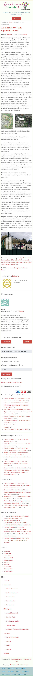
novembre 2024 (8, 571)
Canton (8, 641)
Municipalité (17, 268)
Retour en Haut (24, 665)
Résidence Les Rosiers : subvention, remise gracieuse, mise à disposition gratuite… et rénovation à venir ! (16, 472)
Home (10, 22)
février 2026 (7, 553)
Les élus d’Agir (10, 617)
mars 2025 (7, 564)
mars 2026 (7, 551)
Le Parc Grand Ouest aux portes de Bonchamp (17, 457)
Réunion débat (10, 597)
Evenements (9, 605)
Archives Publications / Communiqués (17, 629)
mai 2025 (6, 562)
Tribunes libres (10, 625)
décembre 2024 (8, 569)
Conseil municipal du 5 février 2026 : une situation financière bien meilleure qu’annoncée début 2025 (17, 492)
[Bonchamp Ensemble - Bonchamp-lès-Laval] (16, 9)
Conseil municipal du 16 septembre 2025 (16, 429)
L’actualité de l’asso (12, 589)
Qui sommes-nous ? (12, 593)
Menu (15, 18)
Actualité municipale (12, 613)
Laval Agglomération (12, 637)
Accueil (6, 581)
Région (8, 649)
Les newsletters (10, 601)
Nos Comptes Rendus (12, 621)
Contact (6, 653)
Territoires (7, 633)
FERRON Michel (9, 520)
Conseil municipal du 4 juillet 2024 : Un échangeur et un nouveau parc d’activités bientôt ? (15, 463)
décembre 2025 (8, 558)
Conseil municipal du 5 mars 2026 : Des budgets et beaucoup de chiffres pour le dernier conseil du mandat (17, 485)
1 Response (24, 34)
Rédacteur (9, 34)
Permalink (21, 311)
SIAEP (8, 645)
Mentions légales (22, 674)
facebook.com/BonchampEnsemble (11, 382)
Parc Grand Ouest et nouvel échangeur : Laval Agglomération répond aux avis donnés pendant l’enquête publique (18, 412)
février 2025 (7, 567)
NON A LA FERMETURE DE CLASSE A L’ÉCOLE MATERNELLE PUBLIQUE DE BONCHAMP (16, 405)
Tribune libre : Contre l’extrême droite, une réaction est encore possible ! (16, 540)
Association (7, 585)
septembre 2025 (8, 560)
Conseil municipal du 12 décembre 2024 (15, 468)
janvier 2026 (7, 556)
